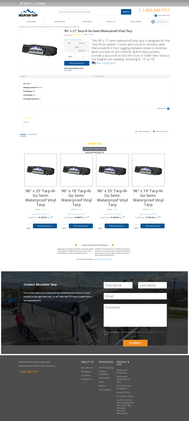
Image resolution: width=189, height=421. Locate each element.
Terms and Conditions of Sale (123, 379)
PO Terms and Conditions (124, 387)
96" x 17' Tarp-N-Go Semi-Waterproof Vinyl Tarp (65, 27)
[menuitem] (32, 22)
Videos (102, 385)
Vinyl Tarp (35, 27)
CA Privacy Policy (125, 396)
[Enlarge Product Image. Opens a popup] (54, 183)
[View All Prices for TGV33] (52, 216)
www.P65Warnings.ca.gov (102, 259)
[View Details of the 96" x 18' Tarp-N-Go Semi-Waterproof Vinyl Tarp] (76, 170)
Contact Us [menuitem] (111, 22)
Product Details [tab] (99, 76)
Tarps (29, 27)
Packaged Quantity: (31, 99)
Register (41, 3)
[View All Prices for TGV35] (123, 216)
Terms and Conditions (122, 371)
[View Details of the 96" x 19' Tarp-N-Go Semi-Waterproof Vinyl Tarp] (148, 170)
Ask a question (106, 63)
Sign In (27, 3)
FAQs (101, 382)
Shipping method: (30, 87)
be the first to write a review (94, 149)
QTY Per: (26, 84)
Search (126, 12)
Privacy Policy (145, 332)
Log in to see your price (72, 40)
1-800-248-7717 (156, 10)
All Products (22, 27)
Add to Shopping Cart (76, 63)
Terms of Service (159, 332)
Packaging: (27, 91)
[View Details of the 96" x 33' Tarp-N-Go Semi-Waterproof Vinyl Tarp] (40, 170)
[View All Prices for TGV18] (88, 216)
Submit (135, 343)
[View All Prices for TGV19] (159, 216)
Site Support (105, 389)
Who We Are (87, 367)
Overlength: (28, 95)
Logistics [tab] (23, 76)
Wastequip (86, 371)
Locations (86, 375)
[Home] (29, 13)
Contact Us (86, 379)
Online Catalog (106, 367)
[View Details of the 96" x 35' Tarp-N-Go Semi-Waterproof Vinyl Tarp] (112, 170)
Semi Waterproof (44, 27)
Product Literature (103, 372)
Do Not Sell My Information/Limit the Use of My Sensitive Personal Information (125, 407)
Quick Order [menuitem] (135, 22)
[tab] (94, 91)
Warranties (104, 378)
